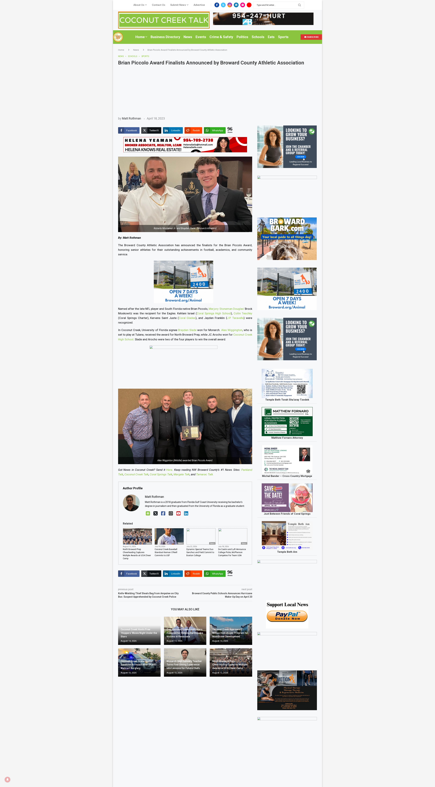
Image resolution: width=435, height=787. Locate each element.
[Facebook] (216, 5)
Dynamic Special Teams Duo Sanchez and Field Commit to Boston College (200, 552)
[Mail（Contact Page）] (148, 513)
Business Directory (165, 36)
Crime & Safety (221, 36)
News (188, 36)
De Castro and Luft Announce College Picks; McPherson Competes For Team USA (232, 552)
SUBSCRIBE (313, 37)
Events (201, 36)
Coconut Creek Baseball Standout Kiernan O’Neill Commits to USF (166, 552)
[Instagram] (229, 5)
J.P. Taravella (235, 318)
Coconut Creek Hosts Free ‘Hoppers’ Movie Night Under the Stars (139, 633)
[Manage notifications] (7, 779)
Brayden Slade (187, 330)
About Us (138, 4)
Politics (242, 36)
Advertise (199, 4)
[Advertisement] (217, 91)
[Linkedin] (236, 5)
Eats (271, 36)
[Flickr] (242, 5)
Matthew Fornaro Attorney (287, 437)
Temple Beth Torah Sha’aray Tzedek (287, 399)
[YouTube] (178, 513)
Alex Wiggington (231, 330)
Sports (283, 36)
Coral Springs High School (214, 313)
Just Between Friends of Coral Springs (287, 513)
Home (140, 36)
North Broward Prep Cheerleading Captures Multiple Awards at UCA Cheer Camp (137, 554)
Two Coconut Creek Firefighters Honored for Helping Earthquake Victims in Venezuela (185, 633)
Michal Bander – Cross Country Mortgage (287, 476)
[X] (156, 513)
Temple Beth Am (287, 551)
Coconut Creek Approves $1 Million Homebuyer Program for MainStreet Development (230, 633)
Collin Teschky (243, 313)
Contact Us (158, 4)
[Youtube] (249, 5)
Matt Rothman (131, 118)
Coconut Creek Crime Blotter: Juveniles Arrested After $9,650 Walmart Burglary (138, 665)
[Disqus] (185, 728)
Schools (258, 36)
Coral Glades (187, 318)
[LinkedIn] (186, 513)
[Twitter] (223, 5)
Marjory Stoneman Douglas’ (226, 308)
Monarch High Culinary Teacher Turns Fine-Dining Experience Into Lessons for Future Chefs (184, 665)
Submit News (178, 4)
